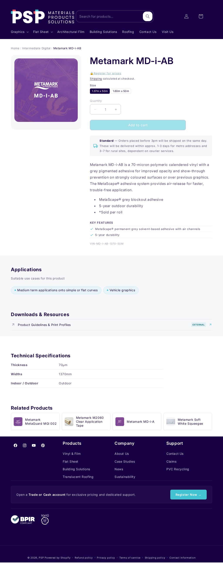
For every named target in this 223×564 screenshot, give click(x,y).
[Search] (147, 16)
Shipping (96, 78)
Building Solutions (76, 469)
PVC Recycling (177, 469)
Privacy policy (106, 557)
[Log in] (186, 16)
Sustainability (125, 477)
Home (15, 48)
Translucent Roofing (78, 477)
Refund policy (84, 557)
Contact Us (175, 453)
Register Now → (188, 494)
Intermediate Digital (36, 48)
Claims (171, 461)
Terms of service (129, 557)
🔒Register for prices (105, 73)
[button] (19, 31)
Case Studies (125, 461)
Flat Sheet (70, 461)
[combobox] (114, 16)
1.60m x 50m (121, 91)
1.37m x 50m (100, 91)
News (119, 469)
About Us (122, 453)
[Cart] (200, 16)
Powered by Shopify (58, 557)
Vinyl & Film (72, 453)
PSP (41, 557)
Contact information (182, 557)
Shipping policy (155, 557)
